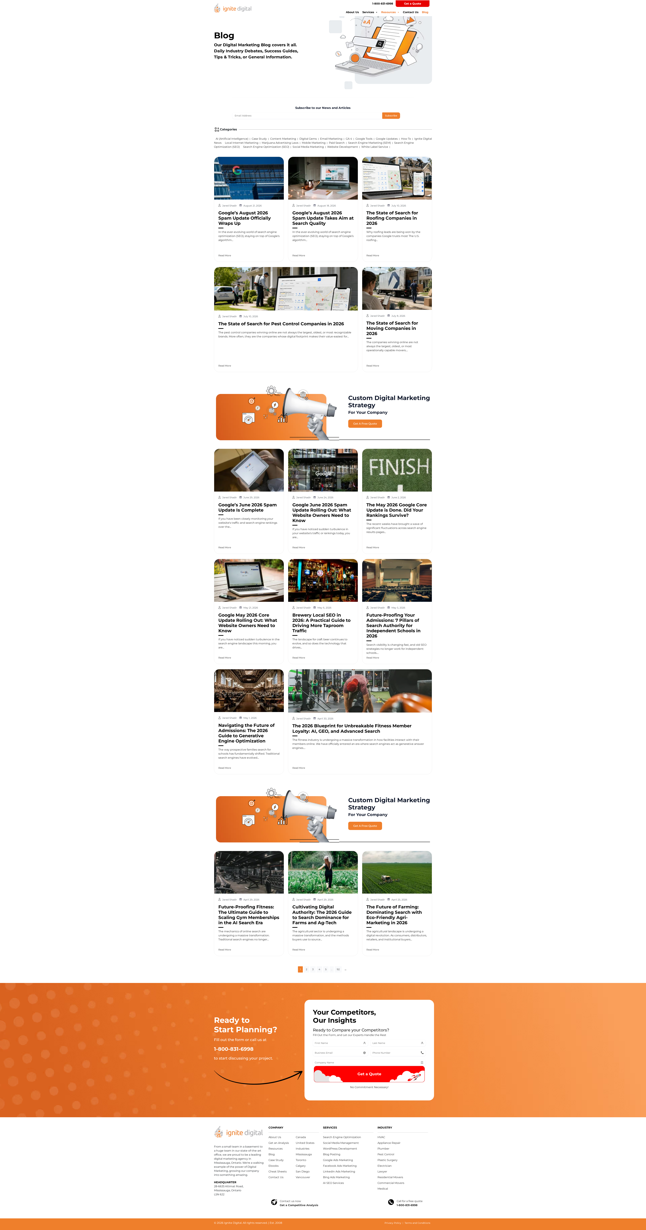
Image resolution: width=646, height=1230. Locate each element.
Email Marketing (331, 138)
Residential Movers (390, 1177)
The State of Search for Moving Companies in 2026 (392, 328)
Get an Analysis (278, 1143)
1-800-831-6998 (382, 3)
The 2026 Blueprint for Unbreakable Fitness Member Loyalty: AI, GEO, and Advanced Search (351, 728)
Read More (224, 255)
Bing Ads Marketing (336, 1177)
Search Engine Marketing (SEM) (369, 142)
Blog (425, 12)
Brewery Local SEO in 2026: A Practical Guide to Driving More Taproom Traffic (321, 623)
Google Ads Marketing (338, 1160)
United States (305, 1143)
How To (406, 138)
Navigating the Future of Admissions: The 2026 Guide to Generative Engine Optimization (246, 733)
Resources (388, 12)
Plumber (383, 1148)
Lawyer (382, 1171)
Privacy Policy (393, 1222)
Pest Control (386, 1154)
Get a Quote (412, 3)
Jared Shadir (230, 205)
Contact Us (411, 12)
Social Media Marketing (308, 146)
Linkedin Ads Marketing (339, 1171)
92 (338, 969)
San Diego (303, 1171)
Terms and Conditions (417, 1222)
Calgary (301, 1165)
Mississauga (304, 1154)
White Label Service (374, 146)
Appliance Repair (389, 1143)
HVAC (381, 1137)
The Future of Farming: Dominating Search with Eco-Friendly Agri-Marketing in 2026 (394, 914)
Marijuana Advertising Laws (280, 142)
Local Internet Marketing (241, 142)
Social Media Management (341, 1143)
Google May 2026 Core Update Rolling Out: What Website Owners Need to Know (247, 623)
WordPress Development (340, 1148)
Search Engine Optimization (342, 1137)
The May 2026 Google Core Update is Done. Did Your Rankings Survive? (396, 510)
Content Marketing (283, 138)
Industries (302, 1148)
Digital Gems (308, 138)
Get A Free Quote (365, 423)
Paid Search (337, 142)
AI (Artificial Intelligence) (232, 138)
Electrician (385, 1165)
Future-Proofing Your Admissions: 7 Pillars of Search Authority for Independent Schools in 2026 (393, 625)
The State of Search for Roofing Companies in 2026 (392, 218)
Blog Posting (331, 1154)
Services (368, 12)
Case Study (259, 138)
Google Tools (363, 138)
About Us (352, 12)
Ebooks (273, 1165)
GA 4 (349, 138)
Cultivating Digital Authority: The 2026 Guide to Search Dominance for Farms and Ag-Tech (322, 914)
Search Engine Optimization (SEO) (266, 146)
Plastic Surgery (388, 1160)
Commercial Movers (391, 1183)
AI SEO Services (333, 1183)
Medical (383, 1188)
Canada (301, 1137)
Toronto (301, 1160)
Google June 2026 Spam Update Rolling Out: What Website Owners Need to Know (321, 512)
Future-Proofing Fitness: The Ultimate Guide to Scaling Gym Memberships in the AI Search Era (248, 914)
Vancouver (303, 1177)
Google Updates (387, 138)
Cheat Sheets (277, 1171)
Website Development (342, 146)
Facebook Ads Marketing (340, 1165)
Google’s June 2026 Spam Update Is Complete (247, 507)
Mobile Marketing (314, 142)
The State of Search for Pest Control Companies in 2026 (281, 323)
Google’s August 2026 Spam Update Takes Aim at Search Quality (323, 218)
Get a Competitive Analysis (299, 1205)
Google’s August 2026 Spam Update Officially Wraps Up (244, 218)
